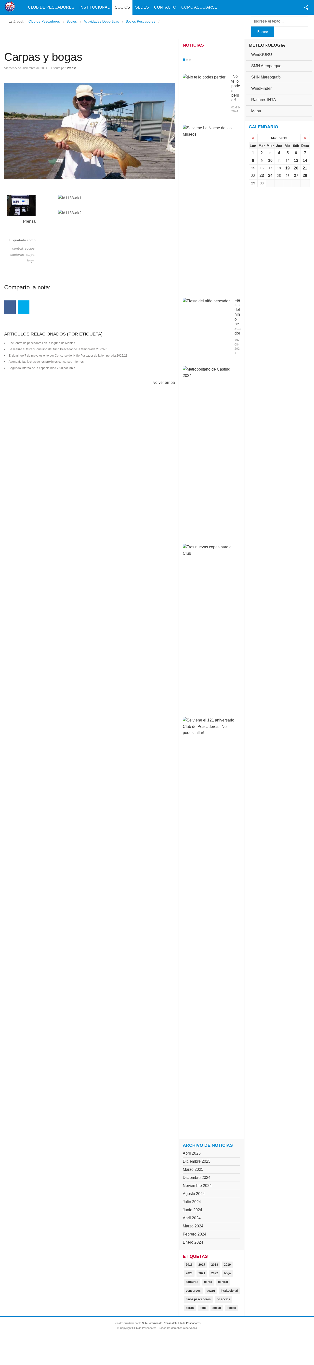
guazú (211, 1290)
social (216, 1308)
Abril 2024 (192, 1218)
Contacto (165, 7)
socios (231, 1308)
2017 (201, 1264)
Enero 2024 (193, 1242)
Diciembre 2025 (196, 1161)
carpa (208, 1282)
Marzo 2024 (193, 1226)
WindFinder (261, 88)
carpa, (31, 255)
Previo (194, 59)
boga (227, 1273)
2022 (214, 1273)
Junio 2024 (192, 1210)
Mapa (256, 111)
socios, (30, 248)
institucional (229, 1290)
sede (203, 1308)
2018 (214, 1264)
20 (296, 168)
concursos (193, 1290)
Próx (198, 59)
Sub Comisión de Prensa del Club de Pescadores (171, 1323)
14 (305, 160)
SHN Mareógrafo (266, 77)
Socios (122, 7)
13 (296, 160)
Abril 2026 (192, 1153)
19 (287, 168)
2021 (201, 1273)
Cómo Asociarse (199, 7)
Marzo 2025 (193, 1169)
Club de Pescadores (51, 7)
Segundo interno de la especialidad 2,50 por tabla (42, 368)
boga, (31, 261)
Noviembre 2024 (197, 1186)
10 (270, 160)
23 (262, 175)
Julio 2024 (192, 1202)
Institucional (94, 7)
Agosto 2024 (194, 1194)
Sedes (142, 7)
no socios (223, 1299)
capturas (192, 1282)
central (223, 1282)
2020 (189, 1273)
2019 (227, 1264)
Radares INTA (263, 100)
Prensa (72, 68)
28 (305, 175)
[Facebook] (10, 307)
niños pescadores (198, 1299)
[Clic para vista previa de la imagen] (89, 131)
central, (18, 248)
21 (305, 168)
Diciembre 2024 (196, 1177)
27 (296, 175)
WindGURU (261, 54)
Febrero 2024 (194, 1234)
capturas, (18, 255)
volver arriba (164, 382)
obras (190, 1308)
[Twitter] (23, 307)
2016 (189, 1264)
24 (270, 175)
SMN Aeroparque (266, 66)
